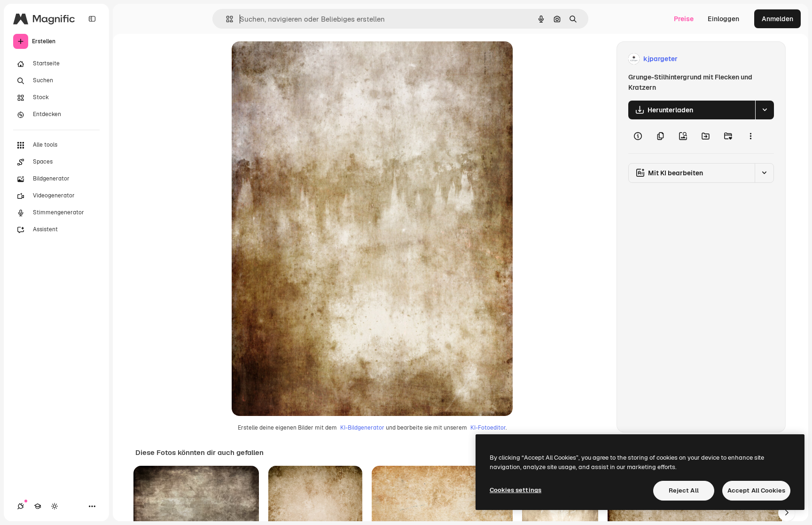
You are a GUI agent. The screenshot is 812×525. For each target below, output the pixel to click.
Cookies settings (515, 490)
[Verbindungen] (20, 506)
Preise (684, 19)
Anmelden (777, 19)
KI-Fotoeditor (488, 427)
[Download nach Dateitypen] (764, 110)
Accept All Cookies (756, 490)
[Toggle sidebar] (92, 18)
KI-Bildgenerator (362, 427)
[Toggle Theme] (54, 506)
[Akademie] (37, 506)
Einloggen (723, 19)
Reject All (684, 490)
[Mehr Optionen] (750, 136)
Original (292, 59)
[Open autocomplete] (226, 19)
